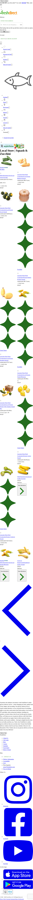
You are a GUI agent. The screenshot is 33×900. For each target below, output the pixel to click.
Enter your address (7, 21)
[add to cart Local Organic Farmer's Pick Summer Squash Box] (1, 399)
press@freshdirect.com (9, 767)
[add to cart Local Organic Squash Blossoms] (18, 369)
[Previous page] (16, 638)
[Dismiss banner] (1, 7)
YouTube (5, 863)
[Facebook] (18, 836)
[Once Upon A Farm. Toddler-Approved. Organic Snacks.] (12, 148)
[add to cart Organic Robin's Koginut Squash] (18, 272)
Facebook (5, 838)
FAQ (4, 763)
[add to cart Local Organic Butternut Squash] (18, 171)
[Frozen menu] (7, 118)
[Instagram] (18, 804)
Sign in (3, 38)
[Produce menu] (8, 59)
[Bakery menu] (7, 112)
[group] (16, 138)
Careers (5, 744)
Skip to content (4, 1)
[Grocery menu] (8, 123)
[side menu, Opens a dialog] (1, 9)
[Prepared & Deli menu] (12, 54)
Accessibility (6, 761)
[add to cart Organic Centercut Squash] (1, 531)
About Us (5, 738)
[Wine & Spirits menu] (11, 128)
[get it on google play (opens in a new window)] (18, 888)
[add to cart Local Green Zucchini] (1, 171)
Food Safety (6, 748)
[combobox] (10, 24)
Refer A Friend (7, 749)
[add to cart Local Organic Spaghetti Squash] (1, 352)
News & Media (7, 769)
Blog (4, 742)
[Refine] (1, 142)
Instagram (5, 806)
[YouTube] (18, 861)
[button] (8, 174)
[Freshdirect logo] (8, 14)
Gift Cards (5, 740)
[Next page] (16, 699)
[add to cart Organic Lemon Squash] (18, 450)
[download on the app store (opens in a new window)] (18, 879)
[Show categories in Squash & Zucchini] (31, 137)
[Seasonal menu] (8, 132)
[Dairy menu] (6, 102)
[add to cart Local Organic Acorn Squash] (1, 204)
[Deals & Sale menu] (10, 49)
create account (12, 38)
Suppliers (5, 746)
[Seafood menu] (8, 97)
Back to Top (3, 733)
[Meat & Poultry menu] (11, 65)
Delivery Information (8, 759)
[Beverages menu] (9, 107)
